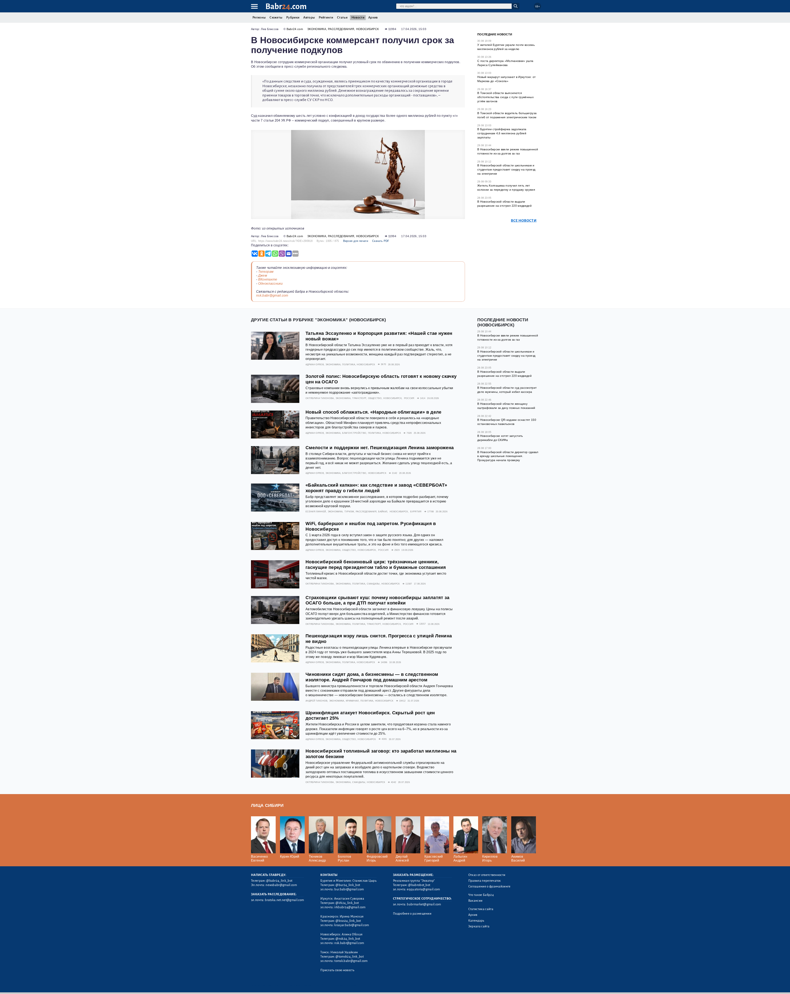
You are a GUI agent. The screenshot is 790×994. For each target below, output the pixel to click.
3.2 (276, 985)
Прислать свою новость (337, 970)
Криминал (352, 700)
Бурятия (415, 511)
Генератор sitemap (345, 985)
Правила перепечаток (484, 880)
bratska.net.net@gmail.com (284, 900)
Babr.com (286, 6)
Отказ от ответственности (486, 875)
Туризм (349, 511)
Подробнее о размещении (412, 913)
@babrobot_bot (419, 885)
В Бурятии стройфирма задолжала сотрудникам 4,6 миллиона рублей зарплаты (501, 133)
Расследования (341, 29)
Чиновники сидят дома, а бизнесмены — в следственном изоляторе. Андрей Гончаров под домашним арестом (372, 677)
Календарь (476, 920)
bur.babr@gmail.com (349, 889)
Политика (348, 364)
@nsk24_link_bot (348, 938)
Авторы (309, 17)
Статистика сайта (480, 909)
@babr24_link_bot (279, 880)
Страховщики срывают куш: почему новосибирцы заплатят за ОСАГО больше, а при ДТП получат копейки (378, 600)
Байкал (382, 511)
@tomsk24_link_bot (350, 956)
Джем (262, 275)
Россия (409, 398)
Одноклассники (270, 283)
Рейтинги (326, 17)
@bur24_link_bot (348, 885)
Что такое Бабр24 (481, 895)
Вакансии (475, 900)
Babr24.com (295, 29)
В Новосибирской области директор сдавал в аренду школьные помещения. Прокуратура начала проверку (507, 456)
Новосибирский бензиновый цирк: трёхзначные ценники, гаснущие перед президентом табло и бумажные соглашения (376, 564)
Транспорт (359, 398)
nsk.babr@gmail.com (272, 295)
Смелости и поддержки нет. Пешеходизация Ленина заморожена (380, 447)
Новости (357, 17)
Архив (373, 17)
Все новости (524, 221)
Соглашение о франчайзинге (489, 886)
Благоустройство (354, 433)
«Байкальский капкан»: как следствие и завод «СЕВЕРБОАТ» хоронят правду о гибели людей (376, 488)
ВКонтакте (267, 279)
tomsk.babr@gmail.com (350, 961)
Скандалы (373, 583)
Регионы (259, 17)
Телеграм (266, 271)
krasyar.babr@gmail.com (351, 925)
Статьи (342, 17)
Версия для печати (355, 240)
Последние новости (494, 34)
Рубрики (292, 17)
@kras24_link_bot (348, 920)
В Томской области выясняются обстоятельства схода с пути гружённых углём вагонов (505, 97)
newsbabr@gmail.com (281, 885)
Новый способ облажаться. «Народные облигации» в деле (373, 412)
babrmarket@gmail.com (424, 904)
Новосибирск (367, 29)
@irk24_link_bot (347, 903)
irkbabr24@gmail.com (349, 907)
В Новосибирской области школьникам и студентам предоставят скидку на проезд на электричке (506, 169)
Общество (375, 398)
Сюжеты (276, 17)
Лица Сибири (267, 805)
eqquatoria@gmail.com (423, 889)
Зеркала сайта (478, 926)
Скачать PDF (380, 240)
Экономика (316, 29)
